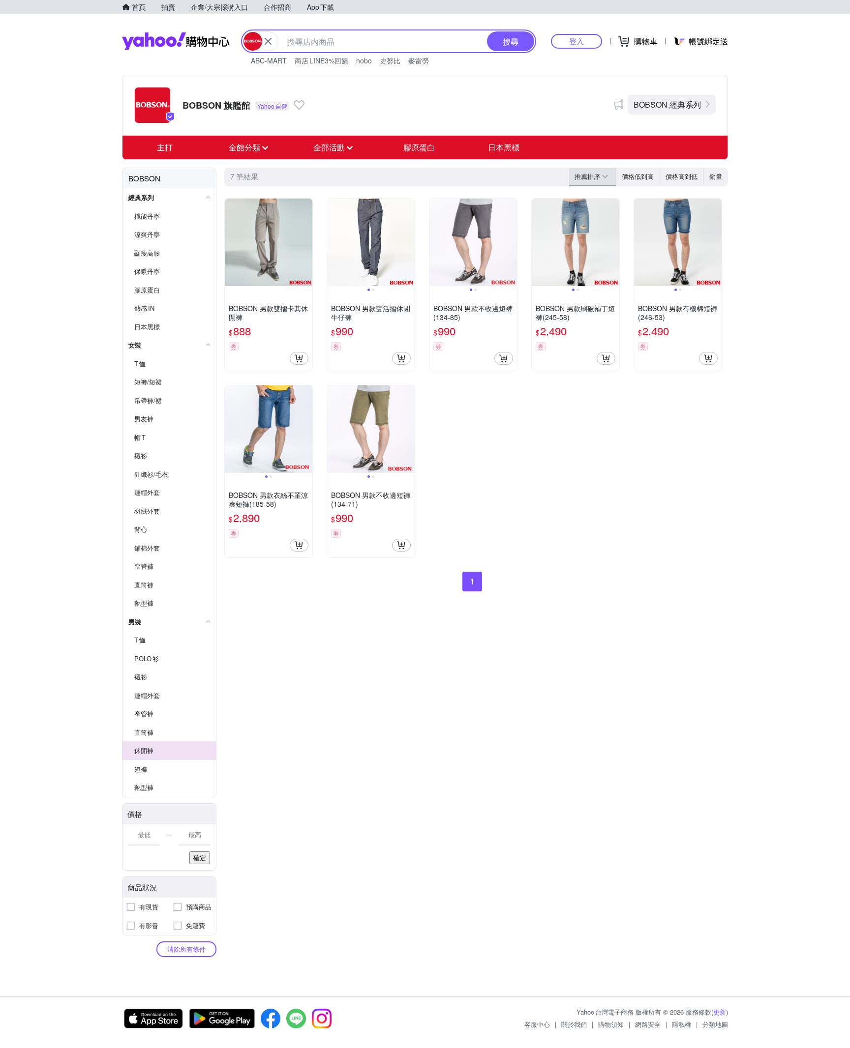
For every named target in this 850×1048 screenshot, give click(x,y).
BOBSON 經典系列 (667, 104)
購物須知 (611, 1024)
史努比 (390, 60)
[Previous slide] (333, 242)
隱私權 (681, 1024)
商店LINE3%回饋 (321, 60)
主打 (165, 147)
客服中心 (537, 1024)
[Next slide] (408, 242)
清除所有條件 (186, 949)
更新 (719, 1012)
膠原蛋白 (419, 147)
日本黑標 (503, 147)
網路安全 (648, 1024)
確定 (199, 857)
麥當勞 (418, 60)
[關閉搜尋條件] (268, 41)
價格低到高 (638, 176)
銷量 (715, 176)
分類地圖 (715, 1024)
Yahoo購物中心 (175, 41)
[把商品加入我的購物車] (299, 358)
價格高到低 (682, 176)
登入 (576, 41)
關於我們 (574, 1024)
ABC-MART (269, 60)
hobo (364, 60)
